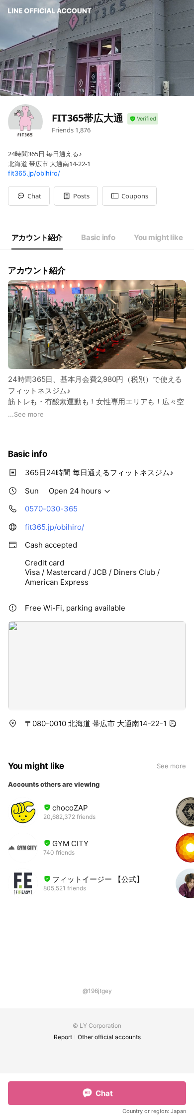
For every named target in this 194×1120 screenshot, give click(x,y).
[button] (76, 196)
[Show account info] (142, 118)
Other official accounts (109, 1037)
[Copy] (173, 724)
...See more (26, 414)
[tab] (37, 237)
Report (63, 1037)
